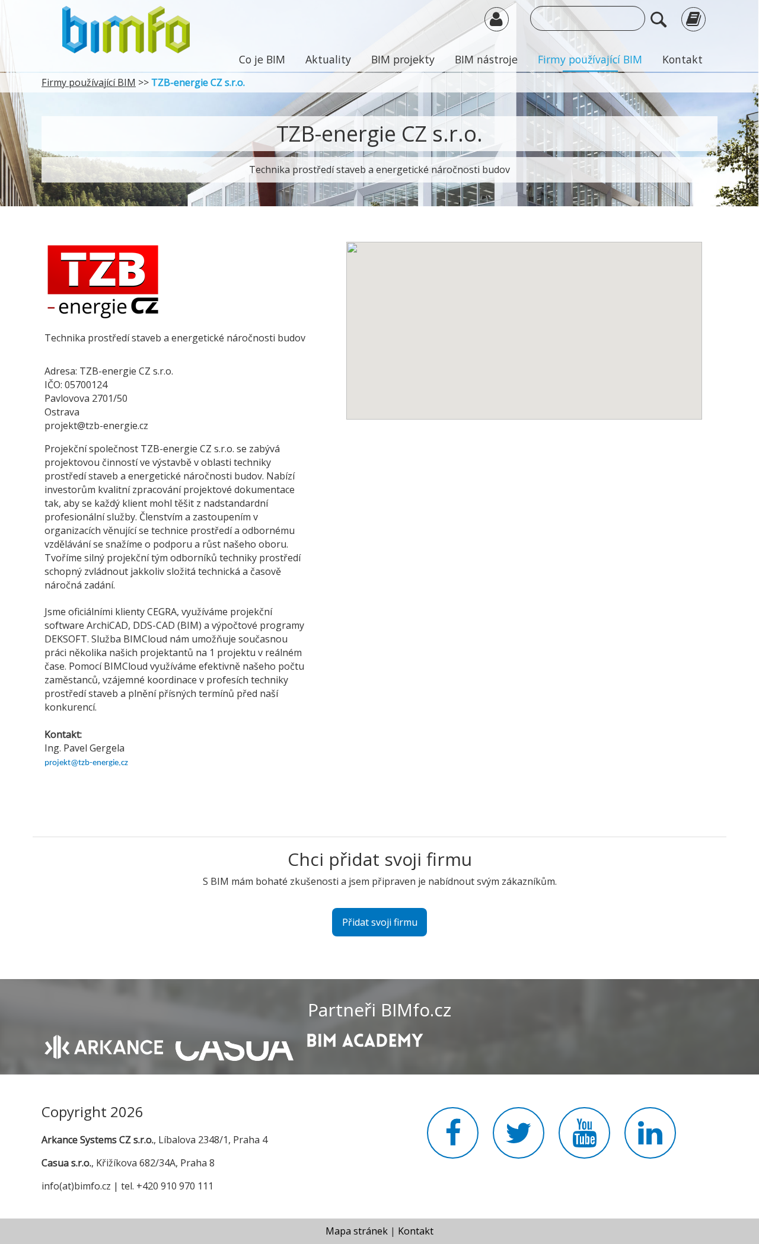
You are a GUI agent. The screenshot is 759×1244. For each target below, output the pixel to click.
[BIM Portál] (126, 28)
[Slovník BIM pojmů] (693, 19)
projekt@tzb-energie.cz (86, 763)
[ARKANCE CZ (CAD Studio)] (103, 1046)
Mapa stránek (357, 1230)
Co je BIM (262, 59)
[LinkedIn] (650, 1139)
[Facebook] (453, 1139)
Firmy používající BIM (590, 59)
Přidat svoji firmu (379, 922)
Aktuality (328, 59)
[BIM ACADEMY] (364, 1038)
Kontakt (682, 59)
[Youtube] (584, 1139)
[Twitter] (518, 1139)
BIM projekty (403, 59)
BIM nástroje (486, 59)
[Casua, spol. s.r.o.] (235, 1044)
